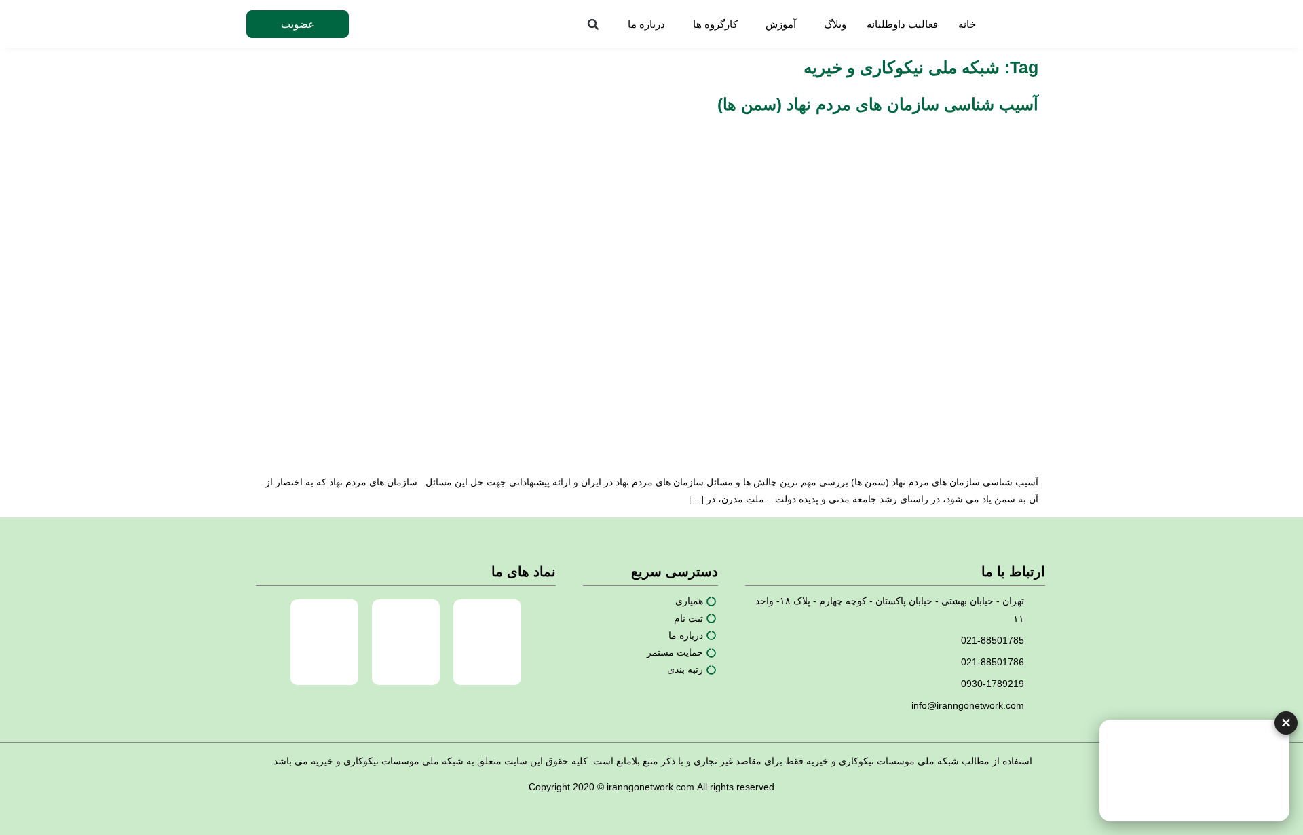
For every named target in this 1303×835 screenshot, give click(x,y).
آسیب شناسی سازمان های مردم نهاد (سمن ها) (877, 104)
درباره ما (646, 24)
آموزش (781, 24)
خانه (967, 24)
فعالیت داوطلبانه (902, 24)
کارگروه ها (715, 24)
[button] (593, 24)
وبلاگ (835, 24)
